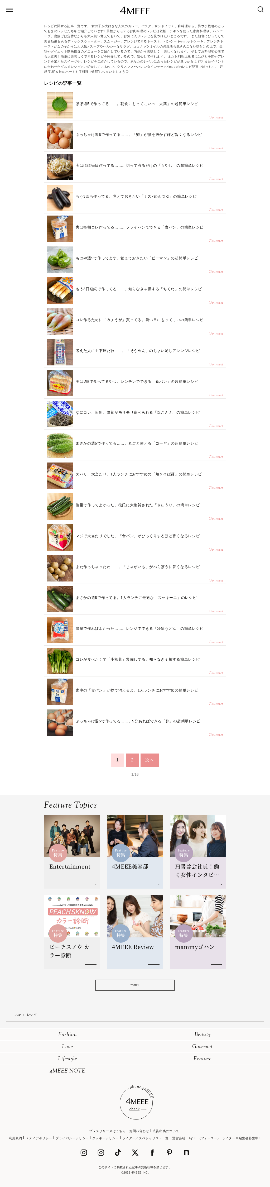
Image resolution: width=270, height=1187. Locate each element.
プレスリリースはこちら (107, 1131)
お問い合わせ (139, 1131)
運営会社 (178, 1138)
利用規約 (15, 1138)
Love (67, 1047)
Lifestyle (67, 1059)
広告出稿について (166, 1131)
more (135, 985)
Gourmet (202, 1047)
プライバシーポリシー (72, 1138)
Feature (202, 1059)
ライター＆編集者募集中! (240, 1138)
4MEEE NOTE (67, 1071)
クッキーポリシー (105, 1138)
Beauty (203, 1035)
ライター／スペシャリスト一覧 (145, 1138)
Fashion (67, 1035)
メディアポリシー (39, 1138)
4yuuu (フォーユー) (204, 1138)
